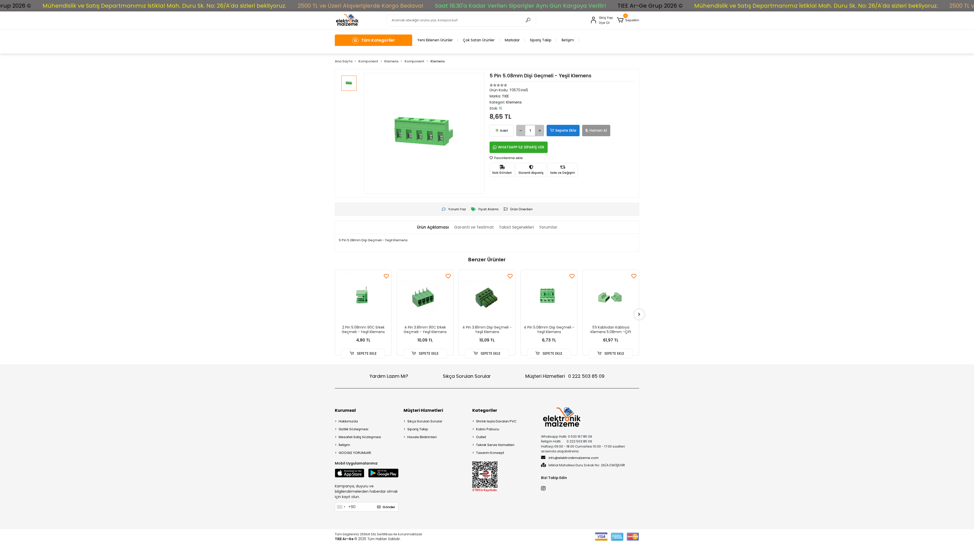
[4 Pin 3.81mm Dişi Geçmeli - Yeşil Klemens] (487, 298)
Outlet (481, 437)
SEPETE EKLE (366, 353)
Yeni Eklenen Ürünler (435, 40)
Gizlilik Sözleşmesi (353, 429)
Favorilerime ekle (508, 158)
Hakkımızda (348, 421)
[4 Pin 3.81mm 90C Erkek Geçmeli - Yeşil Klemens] (425, 298)
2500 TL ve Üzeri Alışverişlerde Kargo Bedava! (308, 6)
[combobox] (341, 506)
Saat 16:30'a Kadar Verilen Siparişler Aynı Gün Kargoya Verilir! (467, 6)
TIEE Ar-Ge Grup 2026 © (597, 6)
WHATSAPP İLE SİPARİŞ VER (521, 147)
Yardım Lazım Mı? (389, 376)
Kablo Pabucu (487, 429)
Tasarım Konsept (490, 452)
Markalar (512, 40)
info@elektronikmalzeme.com (574, 457)
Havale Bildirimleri (422, 437)
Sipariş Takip (540, 40)
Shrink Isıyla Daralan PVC (496, 421)
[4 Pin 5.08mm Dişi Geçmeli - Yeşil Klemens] (549, 298)
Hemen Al (598, 130)
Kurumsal (345, 410)
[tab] (433, 227)
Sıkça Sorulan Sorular (467, 376)
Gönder (388, 507)
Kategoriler (484, 410)
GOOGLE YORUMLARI (355, 452)
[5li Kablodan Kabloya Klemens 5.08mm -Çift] (610, 298)
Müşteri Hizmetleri (564, 376)
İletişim (568, 40)
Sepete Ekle (565, 130)
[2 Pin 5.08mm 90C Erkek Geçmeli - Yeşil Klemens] (363, 298)
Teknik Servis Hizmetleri (495, 444)
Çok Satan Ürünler (479, 40)
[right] (639, 314)
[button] (628, 20)
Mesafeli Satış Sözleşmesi (360, 437)
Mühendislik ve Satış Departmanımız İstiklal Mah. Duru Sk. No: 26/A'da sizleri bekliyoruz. (763, 6)
